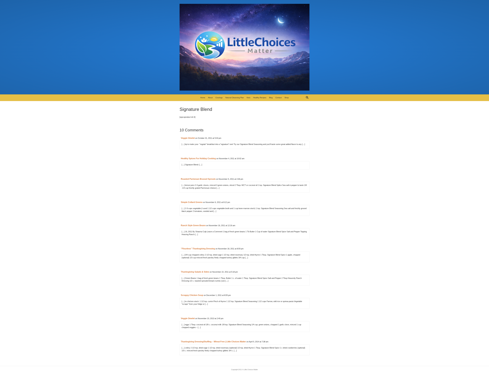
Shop (286, 98)
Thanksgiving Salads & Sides (195, 272)
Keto (248, 98)
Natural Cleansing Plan (234, 98)
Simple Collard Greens (191, 202)
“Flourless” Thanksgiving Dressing (198, 249)
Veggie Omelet (188, 138)
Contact (278, 98)
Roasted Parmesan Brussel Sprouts (198, 179)
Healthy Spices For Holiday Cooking (198, 158)
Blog (271, 98)
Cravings (219, 98)
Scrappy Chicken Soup (192, 295)
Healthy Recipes (259, 98)
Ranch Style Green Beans (193, 225)
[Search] (307, 97)
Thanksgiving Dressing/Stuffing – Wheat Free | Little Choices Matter (213, 342)
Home (202, 98)
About (210, 98)
